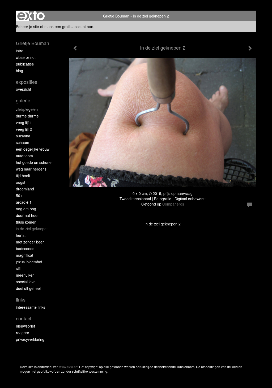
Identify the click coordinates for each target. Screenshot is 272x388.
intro (19, 50)
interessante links (30, 307)
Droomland (25, 188)
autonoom (24, 155)
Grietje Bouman (116, 16)
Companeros (173, 204)
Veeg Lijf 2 (24, 129)
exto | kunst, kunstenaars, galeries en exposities (31, 16)
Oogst (20, 182)
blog (19, 70)
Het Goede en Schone (34, 162)
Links (21, 299)
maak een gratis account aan (68, 26)
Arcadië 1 (24, 202)
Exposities (26, 82)
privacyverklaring (30, 339)
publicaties (25, 64)
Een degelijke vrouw (32, 149)
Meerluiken (25, 275)
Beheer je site (27, 26)
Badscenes (25, 248)
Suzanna (23, 135)
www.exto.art (68, 366)
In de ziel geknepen (32, 228)
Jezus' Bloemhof (29, 261)
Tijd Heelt (23, 175)
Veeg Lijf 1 (24, 122)
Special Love (26, 281)
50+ (19, 195)
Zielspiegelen (27, 109)
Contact (23, 318)
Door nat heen (28, 215)
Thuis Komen (26, 222)
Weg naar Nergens (31, 169)
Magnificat (24, 255)
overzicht (23, 89)
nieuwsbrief (25, 326)
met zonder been (30, 242)
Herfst (21, 235)
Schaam (22, 142)
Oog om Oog (26, 208)
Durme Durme (27, 116)
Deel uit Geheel (28, 288)
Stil (18, 268)
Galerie (23, 100)
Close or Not (26, 57)
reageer (22, 332)
